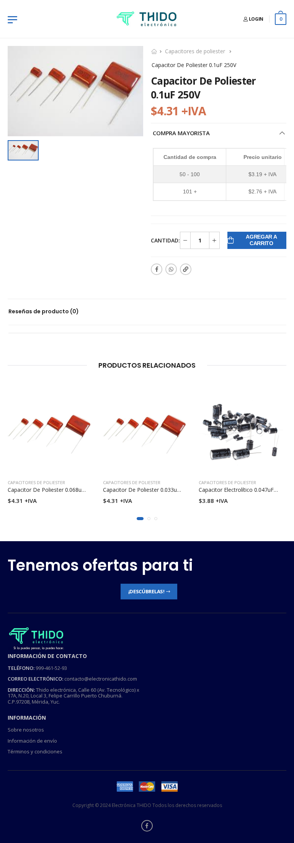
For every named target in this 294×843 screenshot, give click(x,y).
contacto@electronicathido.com (100, 678)
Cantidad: (165, 240)
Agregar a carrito (261, 240)
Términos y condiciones (35, 751)
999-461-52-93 (51, 667)
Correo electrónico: (35, 678)
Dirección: (21, 689)
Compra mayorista (181, 133)
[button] (140, 518)
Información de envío (32, 740)
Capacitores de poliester (195, 51)
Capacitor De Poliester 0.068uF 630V (53, 489)
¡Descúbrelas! (146, 591)
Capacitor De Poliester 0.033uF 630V (148, 489)
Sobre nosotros (26, 729)
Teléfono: (21, 667)
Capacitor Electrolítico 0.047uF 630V (243, 489)
